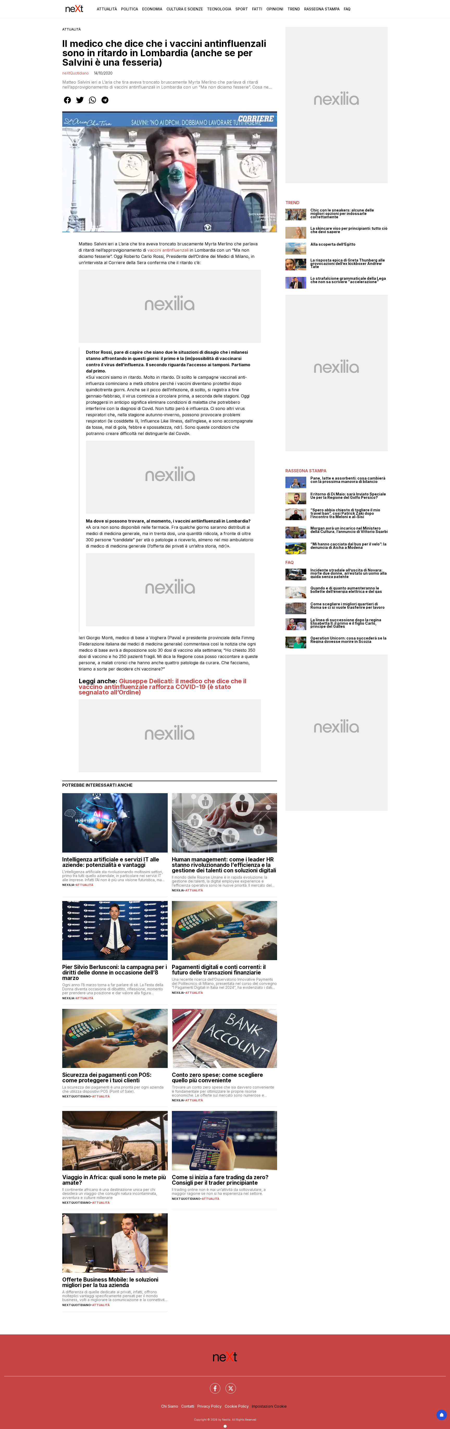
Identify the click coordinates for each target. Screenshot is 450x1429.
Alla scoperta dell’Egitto (332, 244)
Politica (129, 9)
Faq (347, 9)
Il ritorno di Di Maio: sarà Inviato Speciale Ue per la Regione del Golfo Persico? (348, 496)
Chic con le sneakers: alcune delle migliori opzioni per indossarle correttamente (342, 214)
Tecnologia (219, 9)
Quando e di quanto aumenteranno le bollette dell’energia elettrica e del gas (346, 590)
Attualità (107, 9)
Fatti (257, 9)
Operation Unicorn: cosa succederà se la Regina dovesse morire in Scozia (348, 640)
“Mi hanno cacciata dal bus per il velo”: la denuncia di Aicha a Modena (348, 546)
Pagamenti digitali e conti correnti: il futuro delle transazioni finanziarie (219, 969)
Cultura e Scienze (184, 9)
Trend (294, 9)
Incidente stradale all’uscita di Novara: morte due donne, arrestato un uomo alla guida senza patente (348, 574)
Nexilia (68, 885)
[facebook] (67, 103)
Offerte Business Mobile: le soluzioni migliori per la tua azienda (110, 1282)
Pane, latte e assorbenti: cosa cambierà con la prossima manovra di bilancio (347, 480)
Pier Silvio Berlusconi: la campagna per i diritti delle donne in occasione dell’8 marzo (114, 972)
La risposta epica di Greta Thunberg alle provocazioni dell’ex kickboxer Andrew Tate (347, 264)
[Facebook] (212, 1385)
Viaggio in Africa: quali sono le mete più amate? (114, 1180)
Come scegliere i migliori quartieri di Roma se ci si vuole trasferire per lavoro (347, 605)
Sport (241, 9)
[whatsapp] (92, 103)
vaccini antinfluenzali (168, 250)
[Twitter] (228, 1385)
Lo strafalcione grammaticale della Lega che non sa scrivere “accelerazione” (348, 280)
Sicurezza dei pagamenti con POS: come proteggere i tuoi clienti (107, 1077)
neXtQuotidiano (75, 73)
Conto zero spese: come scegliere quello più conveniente (217, 1077)
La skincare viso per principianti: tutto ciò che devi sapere (349, 230)
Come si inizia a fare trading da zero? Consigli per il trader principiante (220, 1180)
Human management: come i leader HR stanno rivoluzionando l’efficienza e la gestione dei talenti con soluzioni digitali (224, 865)
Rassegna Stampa (322, 9)
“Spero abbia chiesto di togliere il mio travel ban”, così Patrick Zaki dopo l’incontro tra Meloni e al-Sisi (345, 513)
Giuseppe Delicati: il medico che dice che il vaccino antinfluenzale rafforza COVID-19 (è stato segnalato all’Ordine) (162, 686)
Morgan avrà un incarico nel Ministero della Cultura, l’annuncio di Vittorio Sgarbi (349, 530)
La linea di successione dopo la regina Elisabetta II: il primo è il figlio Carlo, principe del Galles (345, 623)
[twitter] (80, 103)
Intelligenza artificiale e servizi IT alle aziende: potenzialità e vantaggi (110, 862)
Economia (152, 9)
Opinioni (274, 9)
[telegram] (105, 103)
